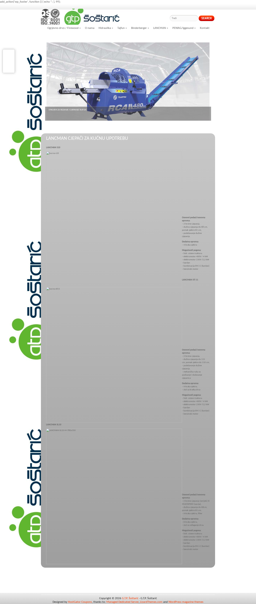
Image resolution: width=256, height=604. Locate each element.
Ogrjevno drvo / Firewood (64, 28)
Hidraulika (106, 28)
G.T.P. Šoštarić (130, 598)
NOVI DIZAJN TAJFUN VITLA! (61, 110)
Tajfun (122, 28)
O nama (89, 28)
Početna (55, 37)
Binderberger (140, 28)
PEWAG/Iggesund (184, 28)
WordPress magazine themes (185, 602)
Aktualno (75, 37)
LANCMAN (160, 28)
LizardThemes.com (151, 602)
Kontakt (205, 28)
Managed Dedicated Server (122, 602)
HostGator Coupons (80, 602)
